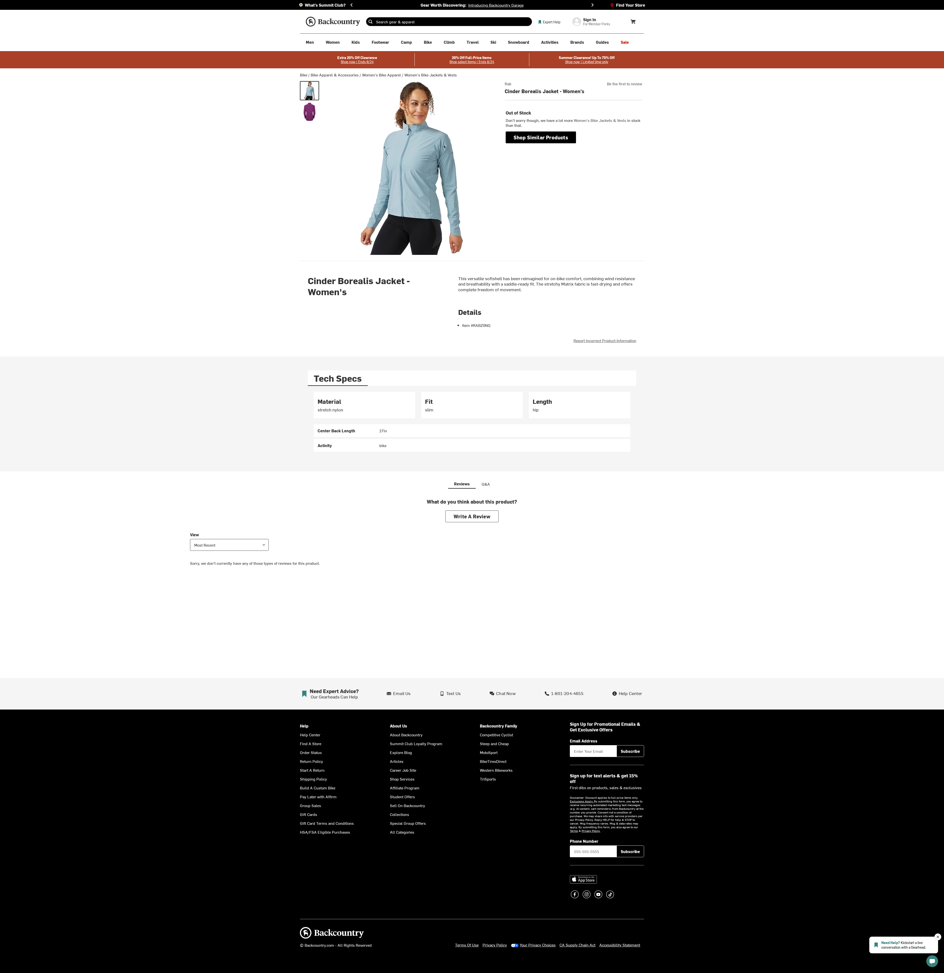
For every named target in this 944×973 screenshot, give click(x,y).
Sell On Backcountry (407, 805)
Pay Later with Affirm (318, 796)
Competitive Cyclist (496, 734)
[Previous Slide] (351, 4)
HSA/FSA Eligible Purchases (325, 831)
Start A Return (312, 770)
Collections (399, 814)
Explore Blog (401, 752)
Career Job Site (403, 770)
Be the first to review (624, 83)
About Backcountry (406, 734)
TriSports (488, 778)
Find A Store (310, 743)
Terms (574, 831)
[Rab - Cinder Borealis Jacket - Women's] (309, 90)
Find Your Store (630, 4)
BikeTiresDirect (493, 761)
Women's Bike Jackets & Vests (430, 74)
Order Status (311, 752)
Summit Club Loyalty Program (416, 743)
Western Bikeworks (496, 770)
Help (304, 725)
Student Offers (402, 796)
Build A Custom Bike (317, 787)
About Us (398, 725)
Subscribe (630, 751)
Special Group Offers (408, 823)
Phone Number (584, 841)
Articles (396, 761)
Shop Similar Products (541, 137)
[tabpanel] (472, 422)
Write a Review (472, 516)
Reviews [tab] (462, 483)
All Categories (402, 831)
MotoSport (489, 752)
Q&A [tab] (486, 484)
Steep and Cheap (494, 743)
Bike (303, 74)
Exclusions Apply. (582, 801)
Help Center (310, 734)
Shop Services (402, 778)
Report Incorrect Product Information (605, 340)
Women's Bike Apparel (381, 74)
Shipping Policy (313, 778)
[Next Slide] (592, 4)
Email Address (583, 740)
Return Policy (311, 761)
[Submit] (370, 22)
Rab (508, 83)
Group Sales (310, 805)
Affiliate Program (404, 787)
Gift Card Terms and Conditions (327, 823)
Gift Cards (308, 814)
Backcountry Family (498, 725)
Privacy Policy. (591, 831)
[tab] (338, 378)
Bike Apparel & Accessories (335, 74)
